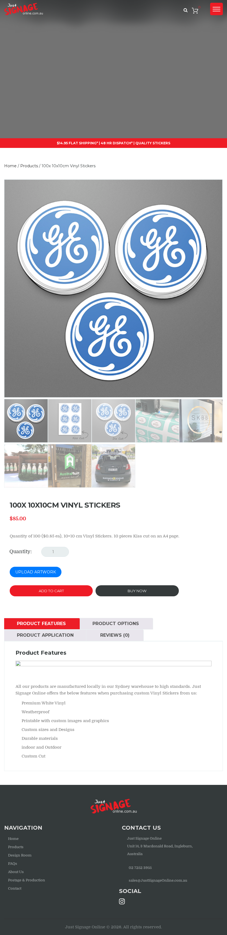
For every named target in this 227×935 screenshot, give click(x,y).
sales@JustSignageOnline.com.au (158, 880)
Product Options (115, 623)
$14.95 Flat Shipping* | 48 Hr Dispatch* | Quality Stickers (113, 143)
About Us (16, 872)
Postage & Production (26, 880)
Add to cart (51, 591)
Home (13, 839)
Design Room (20, 855)
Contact (14, 888)
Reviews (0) (115, 635)
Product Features (41, 623)
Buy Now (137, 591)
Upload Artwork (35, 572)
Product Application (45, 635)
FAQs (12, 863)
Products (16, 847)
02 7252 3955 (140, 868)
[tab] (41, 624)
